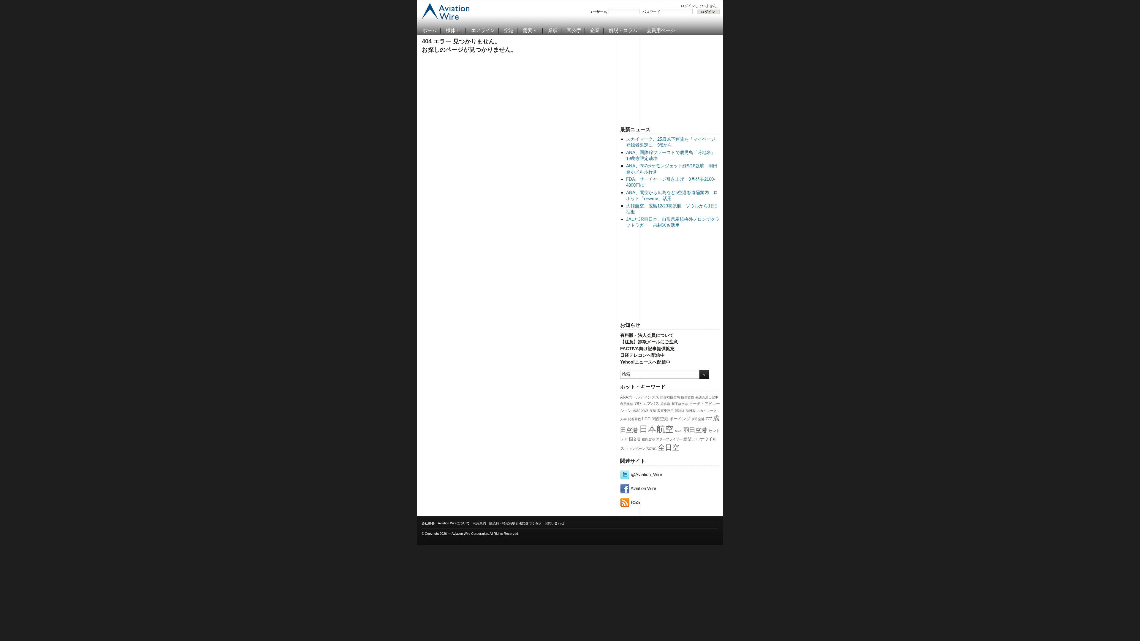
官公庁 (574, 30)
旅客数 (665, 404)
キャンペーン (635, 448)
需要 (527, 30)
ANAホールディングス (639, 397)
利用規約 (479, 523)
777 (709, 419)
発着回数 (634, 419)
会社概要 (428, 523)
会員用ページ (661, 30)
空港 (509, 30)
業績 (553, 30)
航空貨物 (687, 397)
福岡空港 (648, 439)
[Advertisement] (670, 79)
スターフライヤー (669, 439)
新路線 (680, 410)
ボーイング (679, 418)
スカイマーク (706, 410)
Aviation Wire (643, 488)
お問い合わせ (554, 523)
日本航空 (656, 429)
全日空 (668, 447)
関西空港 (660, 418)
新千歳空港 (680, 404)
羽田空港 (695, 430)
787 (638, 403)
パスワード (651, 12)
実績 (653, 410)
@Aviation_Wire (646, 474)
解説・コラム (623, 30)
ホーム (429, 30)
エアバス (651, 403)
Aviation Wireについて (454, 523)
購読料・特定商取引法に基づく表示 (515, 523)
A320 (678, 431)
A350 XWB (640, 410)
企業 (595, 30)
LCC (646, 418)
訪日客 (691, 410)
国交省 (635, 439)
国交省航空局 (670, 397)
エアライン (483, 30)
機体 (450, 30)
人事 (623, 419)
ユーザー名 (598, 12)
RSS (635, 502)
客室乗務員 (665, 410)
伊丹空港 (697, 419)
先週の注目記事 (706, 397)
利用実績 (626, 404)
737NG (651, 448)
